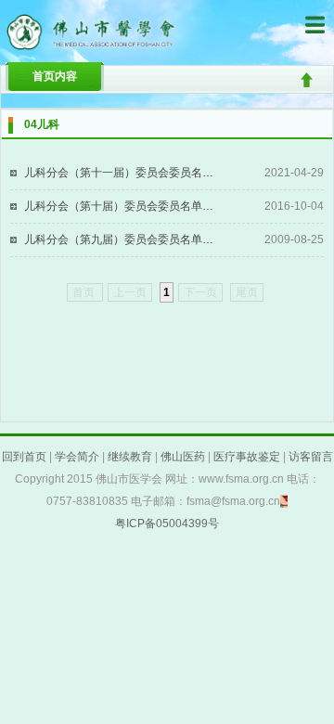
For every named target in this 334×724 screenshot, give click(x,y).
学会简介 (77, 456)
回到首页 (24, 456)
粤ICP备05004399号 (167, 523)
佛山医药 (183, 456)
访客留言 (311, 456)
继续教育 (130, 456)
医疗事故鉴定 (246, 456)
